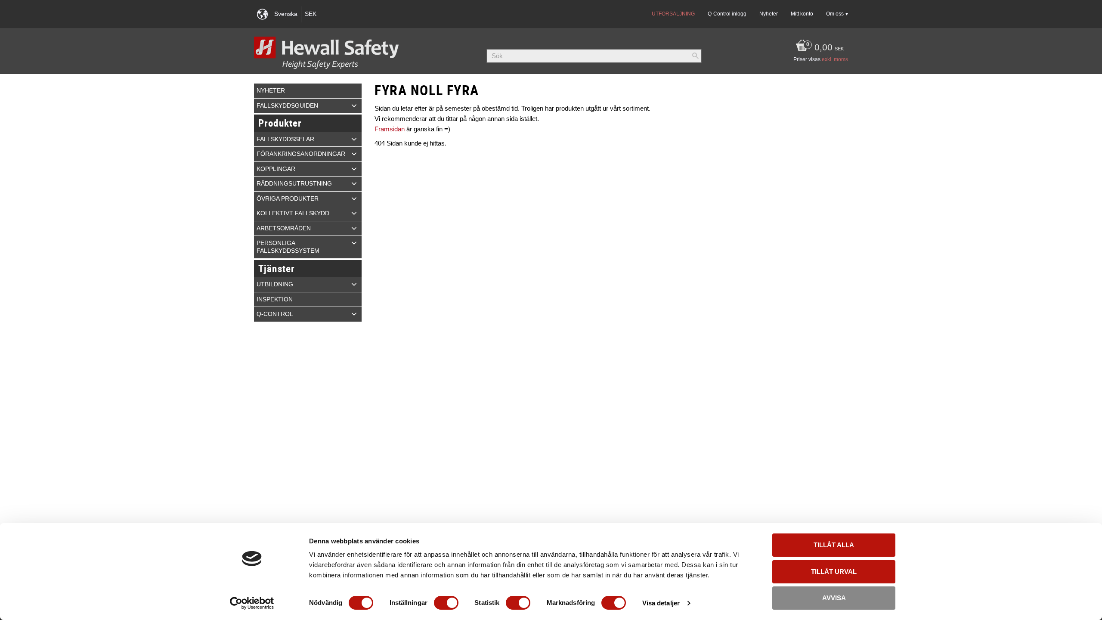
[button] (354, 105)
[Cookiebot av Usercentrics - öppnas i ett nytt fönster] (252, 603)
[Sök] (695, 56)
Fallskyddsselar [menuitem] (285, 139)
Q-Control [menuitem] (275, 314)
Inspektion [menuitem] (275, 299)
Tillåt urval (834, 571)
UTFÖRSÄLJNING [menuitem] (673, 14)
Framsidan (390, 129)
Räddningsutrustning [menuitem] (294, 183)
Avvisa (834, 597)
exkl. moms (835, 59)
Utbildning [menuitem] (275, 284)
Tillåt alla (834, 545)
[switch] (446, 603)
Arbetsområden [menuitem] (284, 228)
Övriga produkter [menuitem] (288, 198)
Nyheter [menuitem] (768, 14)
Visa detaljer (661, 603)
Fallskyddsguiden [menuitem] (287, 105)
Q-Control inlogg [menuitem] (727, 14)
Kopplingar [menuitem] (276, 169)
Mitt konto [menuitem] (802, 14)
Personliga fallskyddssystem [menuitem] (288, 247)
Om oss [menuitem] (835, 14)
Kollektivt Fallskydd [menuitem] (293, 213)
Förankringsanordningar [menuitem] (301, 154)
